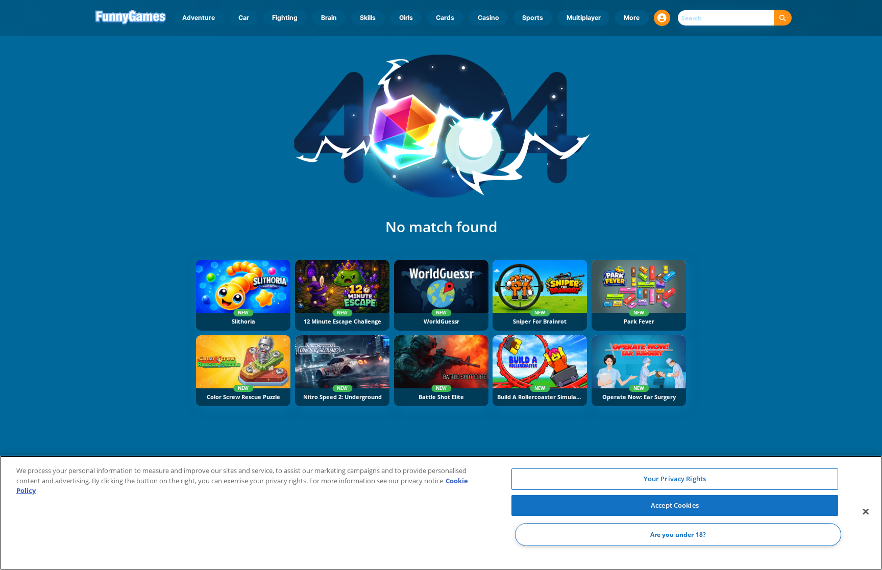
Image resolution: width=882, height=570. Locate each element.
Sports (532, 17)
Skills (368, 17)
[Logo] (131, 18)
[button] (662, 18)
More (632, 17)
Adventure (198, 17)
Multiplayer (584, 17)
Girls (406, 17)
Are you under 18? (678, 534)
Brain (329, 17)
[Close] (865, 512)
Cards (445, 17)
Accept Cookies (675, 505)
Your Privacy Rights (675, 478)
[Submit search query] (783, 18)
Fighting (285, 17)
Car (243, 17)
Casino (488, 17)
